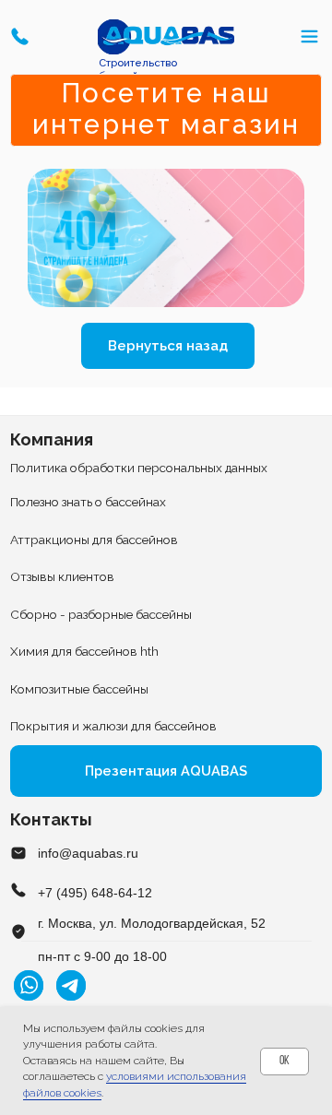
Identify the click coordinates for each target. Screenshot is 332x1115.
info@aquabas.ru (88, 853)
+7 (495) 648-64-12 (95, 893)
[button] (19, 36)
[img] (166, 36)
